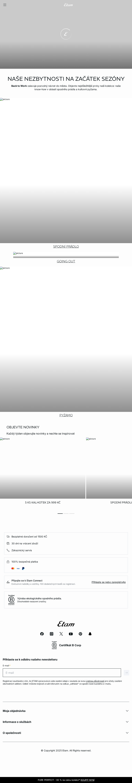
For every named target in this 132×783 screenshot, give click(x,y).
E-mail (6, 665)
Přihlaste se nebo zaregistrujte (109, 582)
